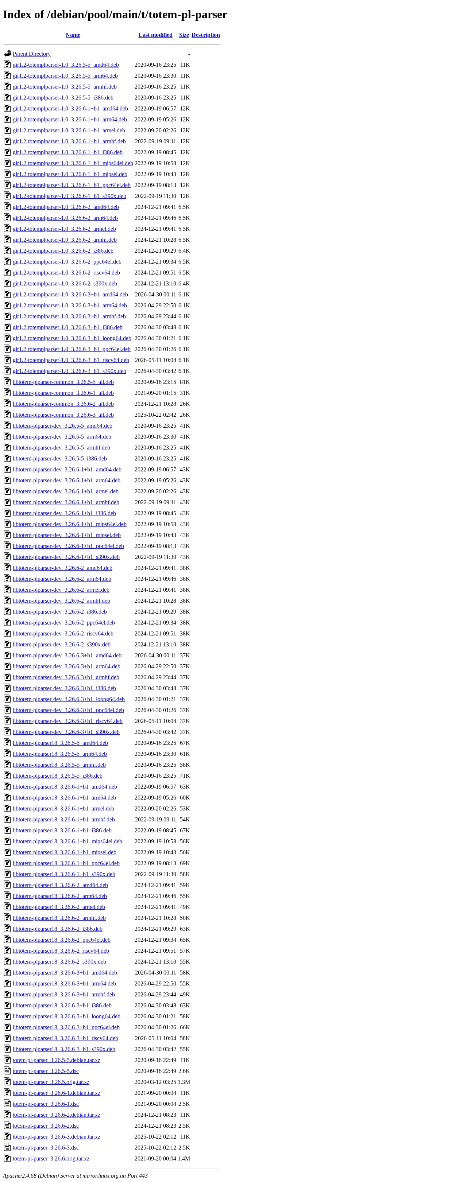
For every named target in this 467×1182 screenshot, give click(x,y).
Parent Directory (32, 54)
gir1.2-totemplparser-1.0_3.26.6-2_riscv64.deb (66, 272)
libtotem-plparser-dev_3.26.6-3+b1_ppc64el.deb (68, 710)
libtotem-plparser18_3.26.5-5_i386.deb (58, 776)
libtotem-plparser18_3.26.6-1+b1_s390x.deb (64, 874)
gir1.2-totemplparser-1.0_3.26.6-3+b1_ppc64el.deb (72, 349)
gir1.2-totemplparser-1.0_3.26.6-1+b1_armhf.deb (69, 141)
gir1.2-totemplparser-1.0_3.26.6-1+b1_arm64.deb (70, 119)
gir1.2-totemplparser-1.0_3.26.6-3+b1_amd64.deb (70, 294)
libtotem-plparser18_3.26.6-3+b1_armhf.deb (64, 994)
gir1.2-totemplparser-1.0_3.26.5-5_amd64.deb (66, 65)
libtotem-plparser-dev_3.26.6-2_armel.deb (61, 590)
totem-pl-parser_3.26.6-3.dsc (46, 1147)
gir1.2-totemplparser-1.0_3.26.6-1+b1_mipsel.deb (70, 174)
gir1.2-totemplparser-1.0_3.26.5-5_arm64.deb (65, 76)
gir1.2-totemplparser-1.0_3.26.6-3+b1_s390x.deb (69, 371)
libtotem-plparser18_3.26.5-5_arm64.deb (60, 754)
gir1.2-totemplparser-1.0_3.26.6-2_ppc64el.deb (67, 261)
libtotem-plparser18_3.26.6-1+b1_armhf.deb (64, 819)
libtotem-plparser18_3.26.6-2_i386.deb (58, 929)
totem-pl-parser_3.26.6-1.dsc (46, 1104)
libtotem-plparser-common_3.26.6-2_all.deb (63, 404)
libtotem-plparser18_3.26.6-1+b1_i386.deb (62, 830)
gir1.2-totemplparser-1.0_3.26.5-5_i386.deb (63, 97)
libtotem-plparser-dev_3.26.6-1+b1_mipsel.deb (67, 535)
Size (184, 35)
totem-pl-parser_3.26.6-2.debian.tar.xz (56, 1115)
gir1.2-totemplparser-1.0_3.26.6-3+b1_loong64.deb (72, 338)
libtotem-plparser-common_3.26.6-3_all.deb (63, 415)
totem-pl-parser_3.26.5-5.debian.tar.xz (56, 1060)
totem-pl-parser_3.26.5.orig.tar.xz (51, 1082)
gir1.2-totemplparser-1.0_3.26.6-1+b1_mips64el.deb (73, 163)
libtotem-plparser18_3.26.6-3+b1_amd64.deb (65, 972)
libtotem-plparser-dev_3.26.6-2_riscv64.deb (63, 633)
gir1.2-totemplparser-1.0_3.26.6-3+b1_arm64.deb (70, 305)
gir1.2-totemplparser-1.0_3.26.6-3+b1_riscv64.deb (71, 360)
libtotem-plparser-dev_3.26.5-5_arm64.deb (62, 436)
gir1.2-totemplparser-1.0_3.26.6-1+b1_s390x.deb (69, 196)
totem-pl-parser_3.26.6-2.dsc (46, 1126)
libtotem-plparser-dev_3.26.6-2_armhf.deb (61, 601)
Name (73, 35)
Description (206, 35)
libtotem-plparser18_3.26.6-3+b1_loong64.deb (66, 1016)
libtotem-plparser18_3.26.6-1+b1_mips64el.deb (67, 841)
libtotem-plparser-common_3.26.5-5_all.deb (63, 382)
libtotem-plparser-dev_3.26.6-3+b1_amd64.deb (67, 655)
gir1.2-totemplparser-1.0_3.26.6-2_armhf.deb (65, 240)
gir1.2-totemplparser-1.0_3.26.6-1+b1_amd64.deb (70, 108)
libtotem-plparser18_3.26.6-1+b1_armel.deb (63, 808)
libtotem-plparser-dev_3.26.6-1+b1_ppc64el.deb (68, 546)
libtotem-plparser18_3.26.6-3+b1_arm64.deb (64, 983)
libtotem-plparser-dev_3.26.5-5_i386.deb (60, 458)
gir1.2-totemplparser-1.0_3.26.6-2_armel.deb (64, 229)
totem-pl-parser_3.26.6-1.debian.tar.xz (56, 1093)
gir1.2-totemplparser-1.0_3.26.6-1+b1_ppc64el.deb (72, 185)
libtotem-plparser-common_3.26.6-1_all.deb (63, 393)
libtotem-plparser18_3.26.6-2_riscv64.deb (61, 951)
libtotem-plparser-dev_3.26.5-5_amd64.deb (62, 426)
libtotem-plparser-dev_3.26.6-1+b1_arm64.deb (66, 480)
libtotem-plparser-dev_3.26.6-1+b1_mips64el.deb (70, 524)
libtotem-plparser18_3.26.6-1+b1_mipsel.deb (64, 852)
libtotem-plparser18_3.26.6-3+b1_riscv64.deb (65, 1038)
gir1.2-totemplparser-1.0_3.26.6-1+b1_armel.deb (69, 130)
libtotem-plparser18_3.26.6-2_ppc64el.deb (62, 940)
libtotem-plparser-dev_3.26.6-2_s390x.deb (62, 644)
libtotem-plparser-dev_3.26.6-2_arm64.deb (62, 579)
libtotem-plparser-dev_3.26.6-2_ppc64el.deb (64, 622)
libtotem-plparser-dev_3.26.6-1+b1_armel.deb (66, 491)
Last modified (156, 35)
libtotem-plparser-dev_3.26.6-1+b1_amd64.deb (67, 469)
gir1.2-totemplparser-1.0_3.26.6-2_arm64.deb (65, 218)
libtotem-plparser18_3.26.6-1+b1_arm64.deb (64, 797)
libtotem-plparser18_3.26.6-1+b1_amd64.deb (65, 787)
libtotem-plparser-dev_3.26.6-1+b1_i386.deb (64, 513)
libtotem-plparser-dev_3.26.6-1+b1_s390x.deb (66, 557)
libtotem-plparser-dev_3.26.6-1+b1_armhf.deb (66, 502)
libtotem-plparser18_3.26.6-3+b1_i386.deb (62, 1005)
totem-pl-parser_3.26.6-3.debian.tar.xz (56, 1137)
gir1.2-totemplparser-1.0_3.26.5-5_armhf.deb (65, 86)
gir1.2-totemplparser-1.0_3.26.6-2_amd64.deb (66, 207)
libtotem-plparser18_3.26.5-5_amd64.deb (60, 743)
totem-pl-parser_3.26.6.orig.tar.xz (51, 1158)
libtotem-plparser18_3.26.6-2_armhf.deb (59, 918)
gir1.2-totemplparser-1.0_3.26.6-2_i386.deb (63, 251)
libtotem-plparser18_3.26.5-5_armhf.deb (59, 765)
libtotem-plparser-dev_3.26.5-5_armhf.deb (61, 447)
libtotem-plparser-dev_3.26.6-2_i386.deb (60, 612)
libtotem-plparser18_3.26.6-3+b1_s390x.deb (64, 1049)
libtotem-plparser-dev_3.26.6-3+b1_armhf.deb (66, 677)
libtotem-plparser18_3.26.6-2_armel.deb (59, 907)
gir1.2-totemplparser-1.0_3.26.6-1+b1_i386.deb (68, 152)
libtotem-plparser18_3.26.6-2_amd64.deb (60, 885)
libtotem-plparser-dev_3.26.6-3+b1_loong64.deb (69, 699)
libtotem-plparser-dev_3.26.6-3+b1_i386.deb (64, 688)
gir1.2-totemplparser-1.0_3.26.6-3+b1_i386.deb (68, 327)
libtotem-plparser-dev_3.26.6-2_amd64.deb (62, 568)
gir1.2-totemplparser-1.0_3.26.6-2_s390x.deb (65, 283)
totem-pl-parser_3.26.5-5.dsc (46, 1071)
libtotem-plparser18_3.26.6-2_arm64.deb (60, 896)
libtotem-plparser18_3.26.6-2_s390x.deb (59, 962)
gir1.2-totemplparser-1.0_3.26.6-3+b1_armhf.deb (69, 316)
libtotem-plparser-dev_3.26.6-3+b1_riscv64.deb (68, 721)
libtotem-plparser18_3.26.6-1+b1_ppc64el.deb (66, 863)
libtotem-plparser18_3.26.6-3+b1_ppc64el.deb (66, 1027)
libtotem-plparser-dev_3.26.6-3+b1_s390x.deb (66, 732)
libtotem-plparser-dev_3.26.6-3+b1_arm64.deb (66, 666)
